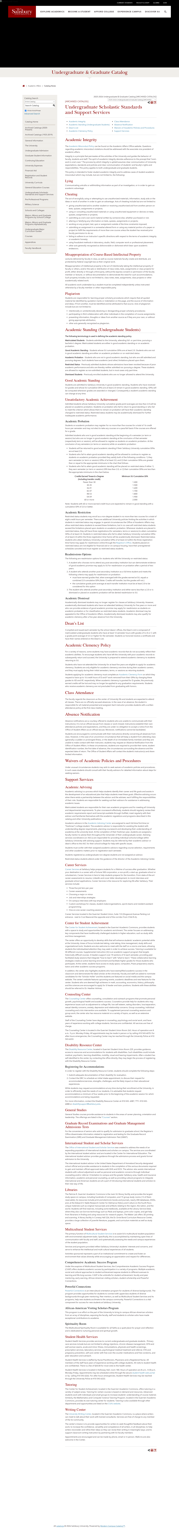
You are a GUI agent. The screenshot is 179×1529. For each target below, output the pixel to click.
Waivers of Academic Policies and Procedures (134, 128)
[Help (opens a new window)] (155, 102)
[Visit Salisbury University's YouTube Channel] (147, 1498)
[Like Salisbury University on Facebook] (129, 1498)
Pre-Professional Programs (36, 199)
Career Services (72, 869)
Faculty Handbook (33, 248)
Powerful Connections (75, 1291)
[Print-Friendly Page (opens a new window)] (152, 102)
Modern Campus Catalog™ (112, 1526)
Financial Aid (31, 170)
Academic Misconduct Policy (81, 146)
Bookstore (97, 1505)
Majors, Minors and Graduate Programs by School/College (38, 216)
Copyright (117, 1518)
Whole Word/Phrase (34, 110)
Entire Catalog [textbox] (30, 102)
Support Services (121, 131)
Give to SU (96, 1497)
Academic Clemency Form (130, 674)
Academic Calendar (66, 1501)
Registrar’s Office (123, 543)
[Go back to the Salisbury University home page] (23, 86)
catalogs (60, 1526)
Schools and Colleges (34, 210)
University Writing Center (80, 1414)
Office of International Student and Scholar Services (92, 1147)
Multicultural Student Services (99, 1234)
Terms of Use (101, 1518)
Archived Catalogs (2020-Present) (36, 129)
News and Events (65, 1497)
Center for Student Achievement (83, 927)
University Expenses (33, 165)
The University (31, 145)
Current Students (124, 3)
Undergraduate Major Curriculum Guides (34, 230)
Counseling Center (77, 998)
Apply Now (89, 1468)
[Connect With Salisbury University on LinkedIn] (138, 1498)
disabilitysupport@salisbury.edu (86, 1104)
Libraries (60, 1505)
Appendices (30, 242)
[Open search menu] (165, 11)
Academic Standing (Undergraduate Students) (89, 124)
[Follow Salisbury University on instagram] (151, 1498)
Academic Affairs (34, 86)
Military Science (32, 204)
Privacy (65, 1518)
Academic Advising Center (99, 823)
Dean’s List (73, 128)
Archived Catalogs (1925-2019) (39, 134)
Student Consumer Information (143, 1518)
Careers (95, 1501)
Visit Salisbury (42, 1468)
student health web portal (143, 1373)
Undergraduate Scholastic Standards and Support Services (39, 193)
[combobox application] (125, 96)
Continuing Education (34, 160)
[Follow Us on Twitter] (133, 1498)
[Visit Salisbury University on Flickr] (142, 1498)
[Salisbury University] (22, 12)
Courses (28, 236)
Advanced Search (32, 114)
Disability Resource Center (80, 1049)
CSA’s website (114, 1403)
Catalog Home (50, 86)
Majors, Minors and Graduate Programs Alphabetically (38, 223)
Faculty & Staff (142, 3)
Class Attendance (122, 121)
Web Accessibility (82, 1518)
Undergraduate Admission (36, 150)
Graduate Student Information (38, 155)
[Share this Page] (148, 102)
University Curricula (33, 182)
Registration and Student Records (36, 176)
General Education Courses (37, 187)
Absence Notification (123, 124)
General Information (34, 140)
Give (165, 3)
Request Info (136, 1468)
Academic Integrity (77, 121)
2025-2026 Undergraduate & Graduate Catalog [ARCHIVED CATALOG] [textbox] (125, 96)
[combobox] (132, 99)
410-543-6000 (26, 1504)
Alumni (156, 3)
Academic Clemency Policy (81, 131)
